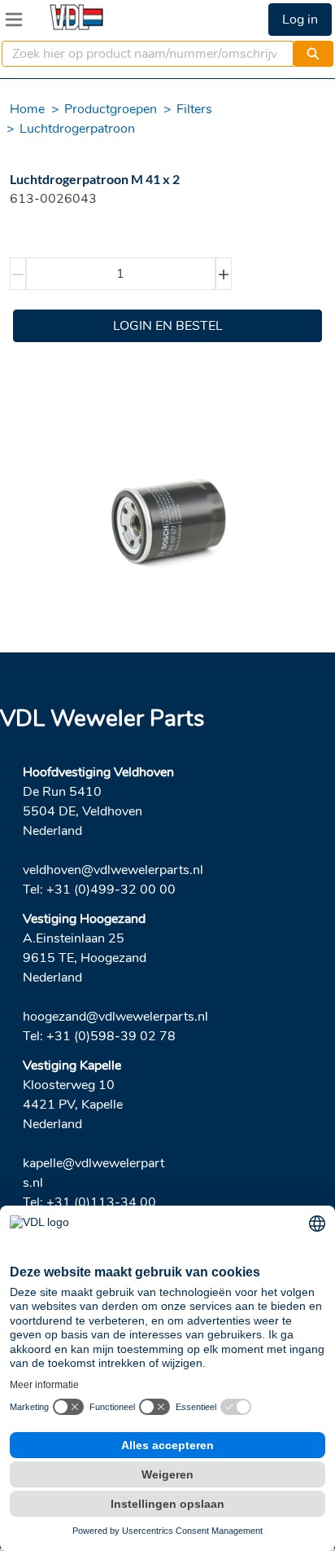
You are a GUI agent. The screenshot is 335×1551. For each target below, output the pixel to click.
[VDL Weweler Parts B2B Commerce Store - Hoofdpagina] (76, 17)
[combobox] (141, 54)
